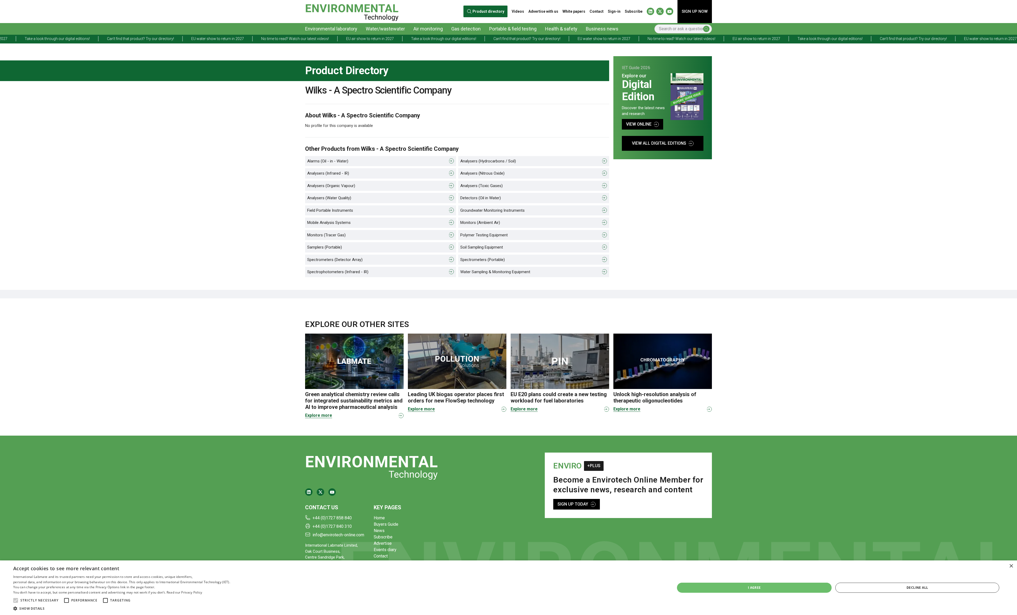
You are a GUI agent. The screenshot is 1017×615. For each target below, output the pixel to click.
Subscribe (634, 11)
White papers (574, 11)
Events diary (385, 549)
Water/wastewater (385, 29)
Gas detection (466, 29)
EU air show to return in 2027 (291, 39)
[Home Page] (352, 11)
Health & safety (561, 29)
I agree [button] (754, 587)
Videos (518, 11)
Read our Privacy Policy (184, 592)
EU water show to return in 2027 (139, 39)
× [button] (1011, 566)
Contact (597, 11)
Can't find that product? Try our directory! (61, 39)
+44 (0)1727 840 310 (332, 526)
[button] (15, 600)
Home (379, 517)
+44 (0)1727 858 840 (332, 517)
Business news (602, 29)
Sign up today (572, 504)
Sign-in (614, 11)
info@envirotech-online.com (338, 534)
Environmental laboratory (331, 29)
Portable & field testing (513, 29)
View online (639, 124)
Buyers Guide (386, 524)
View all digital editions (659, 143)
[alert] (508, 587)
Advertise (383, 543)
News (379, 530)
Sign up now (695, 11)
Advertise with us (543, 11)
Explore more (318, 415)
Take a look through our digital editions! (365, 39)
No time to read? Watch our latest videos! (216, 39)
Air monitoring (428, 29)
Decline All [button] (917, 587)
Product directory (488, 11)
